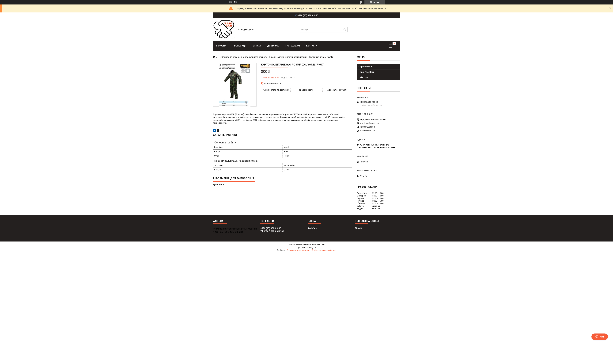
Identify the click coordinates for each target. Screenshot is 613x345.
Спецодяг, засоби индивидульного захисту (244, 57)
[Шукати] (345, 29)
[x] (218, 131)
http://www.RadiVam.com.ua (373, 119)
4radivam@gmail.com (370, 123)
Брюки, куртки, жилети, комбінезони (288, 57)
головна (221, 46)
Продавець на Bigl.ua (306, 247)
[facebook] (214, 131)
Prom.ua (321, 244)
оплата (257, 46)
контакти (311, 46)
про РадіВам (292, 46)
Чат (602, 336)
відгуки (364, 77)
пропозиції (239, 46)
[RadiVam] (224, 29)
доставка (273, 46)
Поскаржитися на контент (298, 250)
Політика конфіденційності (324, 250)
